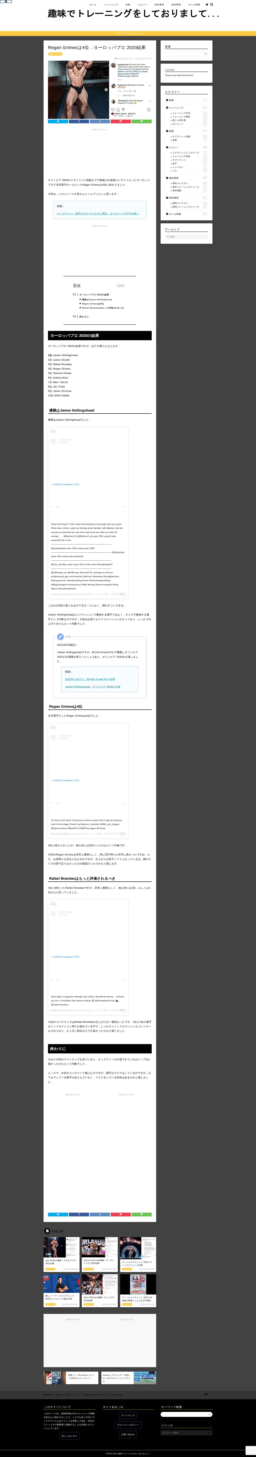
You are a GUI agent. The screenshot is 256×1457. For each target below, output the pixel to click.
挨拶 (187, 100)
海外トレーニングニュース (189, 187)
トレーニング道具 (189, 156)
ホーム (93, 4)
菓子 (189, 163)
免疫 (189, 140)
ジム (189, 171)
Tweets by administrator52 (179, 75)
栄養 (128, 4)
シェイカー (189, 167)
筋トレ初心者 (189, 120)
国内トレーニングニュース (189, 207)
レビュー (142, 4)
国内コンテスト (189, 203)
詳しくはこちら (69, 1436)
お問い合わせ (128, 1434)
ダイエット (189, 124)
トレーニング (111, 4)
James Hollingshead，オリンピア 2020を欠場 (92, 686)
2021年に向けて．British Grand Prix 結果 (90, 679)
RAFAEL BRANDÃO (60, 1010)
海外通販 (189, 190)
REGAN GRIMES (59, 833)
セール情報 (194, 4)
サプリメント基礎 (189, 136)
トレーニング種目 (189, 117)
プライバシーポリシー (128, 1425)
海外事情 (159, 4)
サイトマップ (128, 1415)
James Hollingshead (61, 594)
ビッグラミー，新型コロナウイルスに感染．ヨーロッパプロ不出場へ (98, 213)
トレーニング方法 (189, 113)
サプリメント (189, 160)
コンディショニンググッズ (189, 153)
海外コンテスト (55, 54)
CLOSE (120, 286)
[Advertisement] (100, 153)
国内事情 (176, 4)
